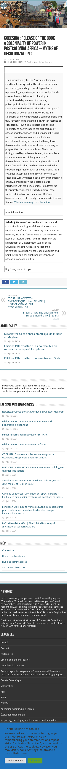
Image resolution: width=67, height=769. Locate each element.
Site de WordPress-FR (13, 567)
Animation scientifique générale (17, 709)
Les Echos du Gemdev (12, 665)
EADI (3, 697)
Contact (5, 648)
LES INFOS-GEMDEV (16, 62)
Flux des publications (13, 556)
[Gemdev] (33, 6)
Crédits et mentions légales (15, 659)
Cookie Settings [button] (15, 760)
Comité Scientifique (11, 680)
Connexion (8, 550)
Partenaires (7, 654)
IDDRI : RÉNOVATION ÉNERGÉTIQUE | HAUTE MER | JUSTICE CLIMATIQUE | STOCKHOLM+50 (26, 301)
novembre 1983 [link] (12, 604)
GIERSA (5, 703)
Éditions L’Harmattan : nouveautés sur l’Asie (32, 358)
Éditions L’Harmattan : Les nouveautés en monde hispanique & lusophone (30, 347)
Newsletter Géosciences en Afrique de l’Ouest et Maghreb (33, 411)
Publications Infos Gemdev (39, 62)
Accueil (4, 642)
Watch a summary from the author (32, 202)
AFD (3, 691)
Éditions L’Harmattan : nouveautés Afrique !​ (24, 444)
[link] (12, 604)
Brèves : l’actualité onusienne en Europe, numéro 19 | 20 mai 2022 (41, 314)
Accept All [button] (35, 760)
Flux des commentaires (14, 561)
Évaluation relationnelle (13, 714)
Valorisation (7, 686)
